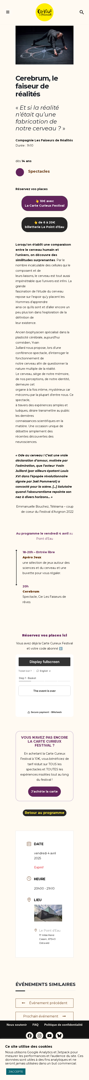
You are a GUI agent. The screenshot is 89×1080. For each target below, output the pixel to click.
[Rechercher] (82, 12)
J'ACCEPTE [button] (16, 1071)
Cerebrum (31, 591)
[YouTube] (49, 1035)
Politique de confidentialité (63, 1024)
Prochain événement (40, 1016)
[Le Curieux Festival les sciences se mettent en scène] (44, 12)
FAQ (35, 1024)
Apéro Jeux (32, 557)
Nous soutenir (17, 1024)
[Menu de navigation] (7, 12)
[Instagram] (39, 1035)
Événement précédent (48, 1003)
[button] (45, 203)
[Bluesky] (59, 1035)
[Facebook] (29, 1035)
